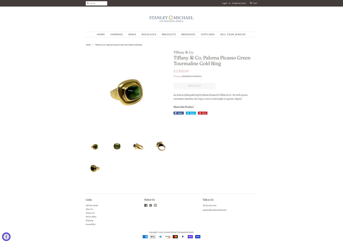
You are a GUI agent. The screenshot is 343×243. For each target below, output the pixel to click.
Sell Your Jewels (92, 205)
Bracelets (169, 34)
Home (101, 34)
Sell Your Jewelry (233, 34)
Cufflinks (208, 34)
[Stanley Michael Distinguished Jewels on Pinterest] (150, 206)
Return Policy (91, 216)
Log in (225, 3)
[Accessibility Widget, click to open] (6, 236)
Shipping (178, 76)
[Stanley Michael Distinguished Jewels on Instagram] (155, 206)
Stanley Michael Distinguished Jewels (178, 232)
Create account (239, 3)
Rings (132, 34)
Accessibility (90, 224)
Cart (255, 3)
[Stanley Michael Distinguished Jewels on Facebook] (145, 206)
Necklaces (149, 34)
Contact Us (90, 213)
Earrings (116, 34)
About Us (89, 209)
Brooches (188, 34)
